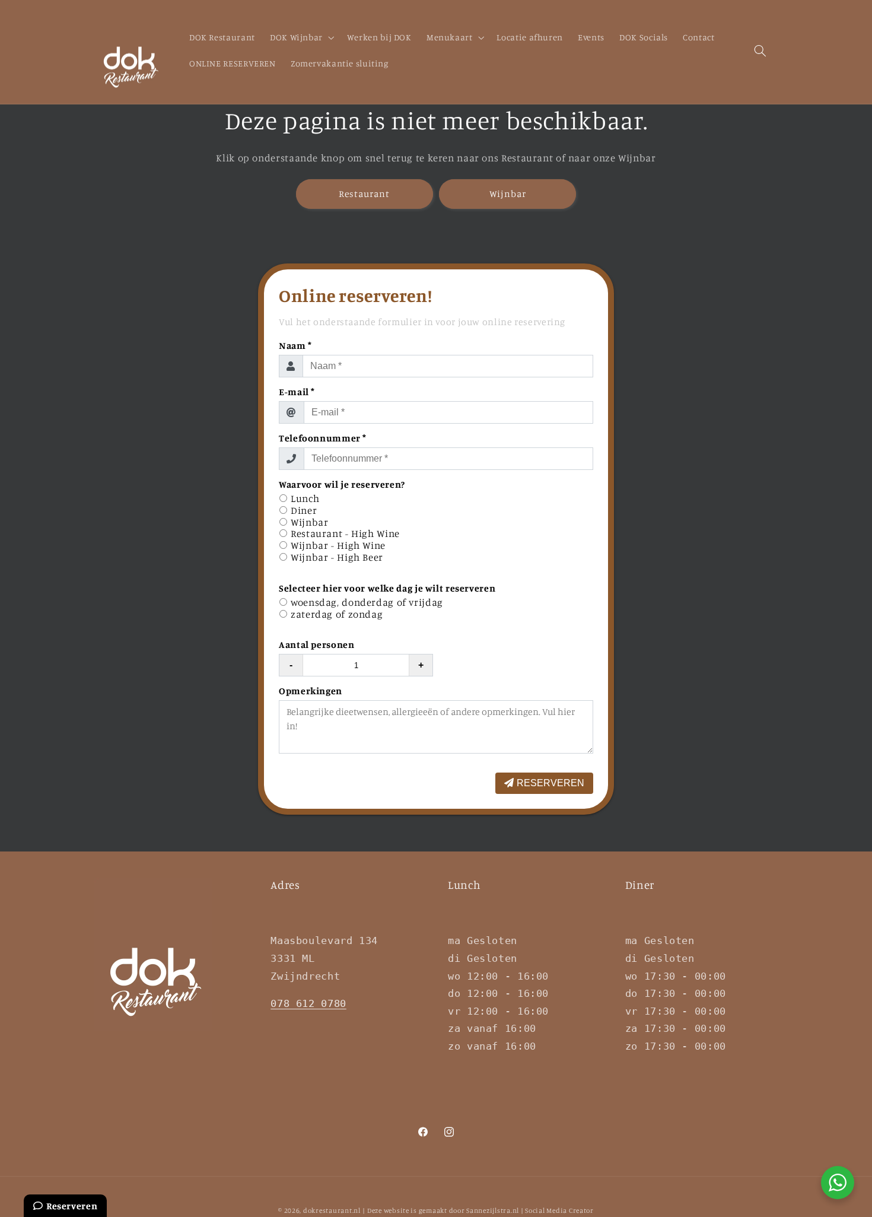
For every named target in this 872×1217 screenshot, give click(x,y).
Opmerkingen (310, 690)
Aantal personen (316, 644)
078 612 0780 (308, 1003)
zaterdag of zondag (337, 614)
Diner (304, 511)
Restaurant (364, 193)
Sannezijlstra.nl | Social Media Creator (530, 1210)
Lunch (305, 499)
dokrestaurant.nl (332, 1210)
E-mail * (297, 391)
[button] (300, 38)
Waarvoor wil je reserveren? (342, 484)
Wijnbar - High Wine (338, 546)
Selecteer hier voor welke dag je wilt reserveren (387, 588)
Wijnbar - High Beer (337, 557)
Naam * (295, 345)
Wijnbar (507, 193)
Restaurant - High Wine (345, 534)
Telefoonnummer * (323, 438)
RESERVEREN (550, 783)
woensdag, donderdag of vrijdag (367, 603)
